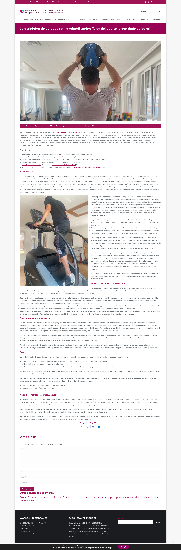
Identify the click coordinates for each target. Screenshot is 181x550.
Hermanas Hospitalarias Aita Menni (87, 167)
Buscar (158, 522)
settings (109, 548)
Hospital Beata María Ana (64, 157)
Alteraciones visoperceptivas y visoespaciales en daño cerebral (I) (126, 497)
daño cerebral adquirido (66, 132)
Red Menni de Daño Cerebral (64, 165)
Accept (123, 547)
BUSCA (120, 518)
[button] (150, 11)
